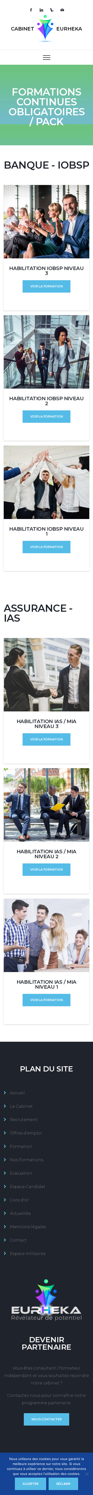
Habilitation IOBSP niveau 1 (46, 531)
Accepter (30, 1484)
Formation (21, 1146)
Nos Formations (26, 1160)
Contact (18, 1240)
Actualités (20, 1213)
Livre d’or (19, 1200)
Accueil (17, 1093)
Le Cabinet (21, 1106)
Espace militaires (27, 1253)
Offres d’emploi (26, 1133)
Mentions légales (28, 1226)
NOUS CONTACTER (46, 1419)
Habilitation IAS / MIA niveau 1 (46, 984)
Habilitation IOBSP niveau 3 (46, 270)
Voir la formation (46, 286)
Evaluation (21, 1173)
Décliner (63, 1484)
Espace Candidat (27, 1186)
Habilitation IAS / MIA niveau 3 (46, 723)
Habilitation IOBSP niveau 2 (46, 401)
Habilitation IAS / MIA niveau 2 (46, 854)
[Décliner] (86, 1473)
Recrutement (24, 1119)
